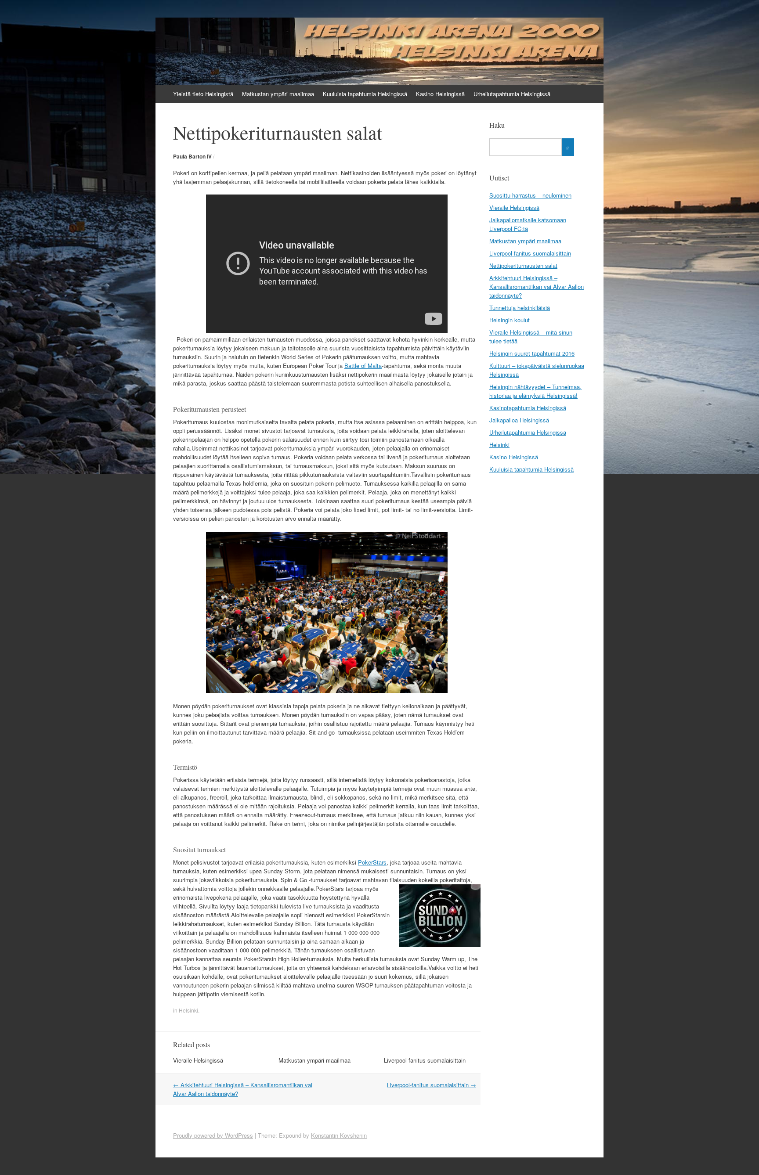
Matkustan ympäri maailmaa (278, 94)
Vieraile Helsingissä (198, 1060)
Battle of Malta (363, 365)
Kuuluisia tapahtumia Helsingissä (365, 94)
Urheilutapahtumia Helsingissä (511, 94)
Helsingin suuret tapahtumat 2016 (532, 353)
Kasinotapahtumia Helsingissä (527, 408)
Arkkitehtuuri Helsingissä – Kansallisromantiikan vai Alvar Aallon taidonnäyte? (536, 286)
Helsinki (188, 1010)
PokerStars (372, 862)
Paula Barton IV (192, 156)
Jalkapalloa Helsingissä (519, 420)
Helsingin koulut (509, 320)
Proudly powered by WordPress (213, 1135)
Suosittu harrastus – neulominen (530, 195)
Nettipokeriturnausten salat (523, 265)
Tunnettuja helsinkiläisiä (519, 307)
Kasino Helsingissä (440, 94)
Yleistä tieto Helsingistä (203, 94)
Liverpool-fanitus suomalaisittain (425, 1060)
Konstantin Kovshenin (339, 1135)
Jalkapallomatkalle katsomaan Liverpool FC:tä (527, 224)
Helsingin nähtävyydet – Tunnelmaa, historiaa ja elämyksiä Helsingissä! (535, 391)
